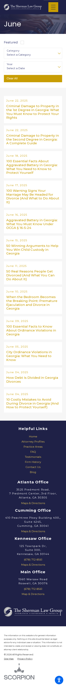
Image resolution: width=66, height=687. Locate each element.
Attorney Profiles (33, 441)
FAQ (33, 451)
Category (13, 50)
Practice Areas (33, 446)
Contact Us (33, 467)
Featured (11, 42)
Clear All (12, 78)
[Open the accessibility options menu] (59, 680)
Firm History (33, 462)
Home (33, 436)
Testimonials (33, 456)
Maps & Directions (33, 503)
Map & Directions (33, 594)
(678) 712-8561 (33, 559)
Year (10, 64)
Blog (33, 472)
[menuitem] (33, 436)
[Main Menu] (53, 7)
